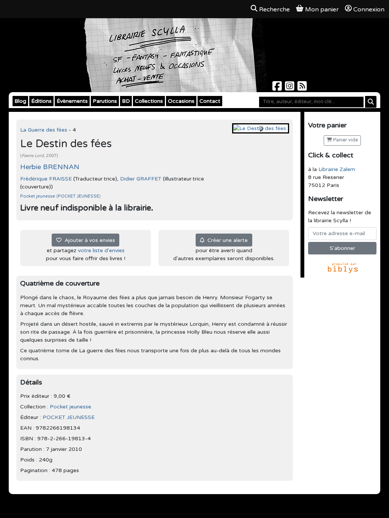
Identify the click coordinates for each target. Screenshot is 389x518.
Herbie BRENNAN (49, 167)
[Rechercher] (370, 102)
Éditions (41, 101)
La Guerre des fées (44, 130)
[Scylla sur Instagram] (290, 88)
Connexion (368, 9)
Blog (20, 101)
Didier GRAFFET (140, 179)
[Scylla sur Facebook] (278, 88)
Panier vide (345, 140)
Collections (149, 101)
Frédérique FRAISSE (46, 179)
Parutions (105, 101)
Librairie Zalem (336, 169)
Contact (209, 101)
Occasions (181, 101)
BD (126, 101)
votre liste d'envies (101, 250)
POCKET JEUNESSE (78, 196)
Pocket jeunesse (38, 196)
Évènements (72, 101)
